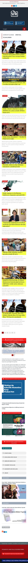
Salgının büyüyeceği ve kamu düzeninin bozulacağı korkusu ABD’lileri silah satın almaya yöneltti (13, 283)
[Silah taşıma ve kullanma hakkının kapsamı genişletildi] (14, 186)
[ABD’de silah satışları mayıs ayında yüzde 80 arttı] (14, 244)
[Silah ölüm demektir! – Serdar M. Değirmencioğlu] (14, 129)
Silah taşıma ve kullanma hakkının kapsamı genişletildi (14, 194)
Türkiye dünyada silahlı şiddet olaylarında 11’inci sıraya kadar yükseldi (14, 56)
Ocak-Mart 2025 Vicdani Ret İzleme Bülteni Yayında (13, 507)
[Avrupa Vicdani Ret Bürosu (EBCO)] (19, 24)
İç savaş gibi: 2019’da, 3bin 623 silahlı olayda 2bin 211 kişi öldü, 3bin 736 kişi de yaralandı (14, 315)
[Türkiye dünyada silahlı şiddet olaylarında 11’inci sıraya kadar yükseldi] (14, 47)
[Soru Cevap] (14, 542)
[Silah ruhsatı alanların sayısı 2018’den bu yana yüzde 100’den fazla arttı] (14, 101)
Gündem (5, 41)
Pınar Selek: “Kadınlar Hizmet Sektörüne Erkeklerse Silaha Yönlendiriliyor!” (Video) (14, 483)
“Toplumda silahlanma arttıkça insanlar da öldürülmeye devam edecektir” (14, 224)
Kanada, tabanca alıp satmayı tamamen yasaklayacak (13, 166)
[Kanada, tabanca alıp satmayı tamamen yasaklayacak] (14, 157)
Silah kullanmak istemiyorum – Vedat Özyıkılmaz (14, 3)
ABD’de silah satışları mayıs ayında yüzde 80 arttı (12, 253)
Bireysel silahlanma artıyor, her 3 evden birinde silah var (14, 83)
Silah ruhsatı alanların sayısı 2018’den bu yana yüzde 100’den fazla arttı (14, 110)
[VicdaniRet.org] (14, 13)
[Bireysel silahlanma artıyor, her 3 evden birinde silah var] (14, 75)
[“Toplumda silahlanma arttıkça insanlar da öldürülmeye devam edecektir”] (14, 215)
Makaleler (5, 124)
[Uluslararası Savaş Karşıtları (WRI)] (8, 24)
